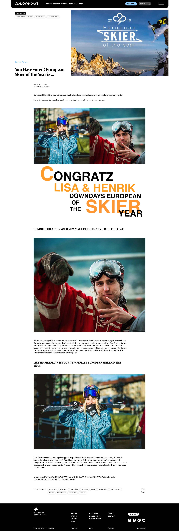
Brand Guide (95, 516)
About (111, 513)
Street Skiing (74, 489)
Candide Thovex (115, 489)
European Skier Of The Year (24, 17)
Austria (93, 489)
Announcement (20, 13)
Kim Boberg (63, 489)
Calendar (78, 4)
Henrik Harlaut (40, 17)
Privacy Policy (74, 528)
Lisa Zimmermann (53, 17)
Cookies (112, 528)
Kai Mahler (84, 489)
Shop (131, 4)
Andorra (51, 493)
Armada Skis (72, 493)
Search (143, 4)
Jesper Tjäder (53, 489)
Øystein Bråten (103, 489)
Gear (71, 4)
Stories (56, 4)
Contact (111, 516)
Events (64, 4)
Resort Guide (95, 519)
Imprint (91, 528)
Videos (49, 4)
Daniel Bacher (61, 493)
